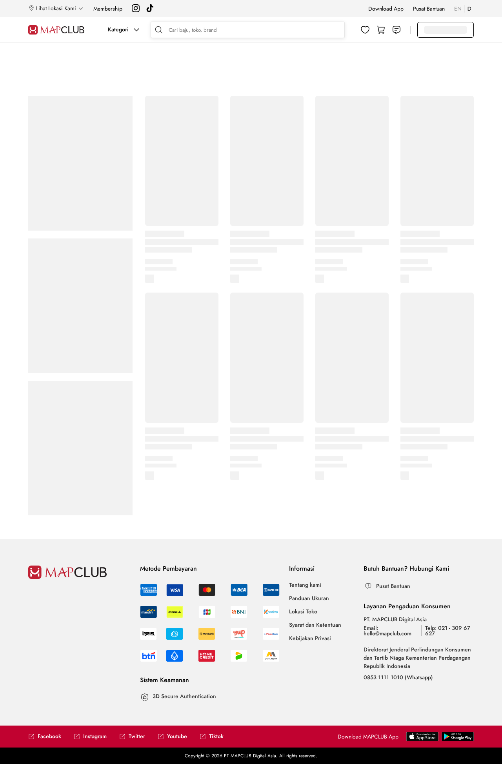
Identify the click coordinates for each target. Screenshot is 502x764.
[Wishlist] (365, 30)
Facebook (49, 736)
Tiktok (216, 736)
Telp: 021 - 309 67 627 (447, 630)
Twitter (137, 736)
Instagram (95, 736)
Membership (107, 8)
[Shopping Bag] (381, 30)
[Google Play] (422, 739)
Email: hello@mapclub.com (387, 630)
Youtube (177, 736)
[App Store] (458, 739)
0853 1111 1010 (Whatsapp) (398, 677)
